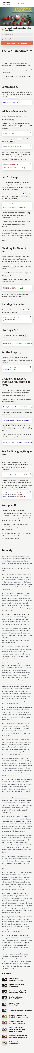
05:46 (3, 935)
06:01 (3, 954)
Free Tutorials (22, 3)
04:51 (3, 872)
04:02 (3, 816)
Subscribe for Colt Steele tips (17, 43)
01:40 (3, 663)
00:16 (3, 575)
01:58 (3, 684)
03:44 (3, 798)
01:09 (3, 628)
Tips (31, 3)
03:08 (3, 758)
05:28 (3, 917)
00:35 (3, 593)
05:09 (3, 893)
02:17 (3, 707)
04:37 (3, 856)
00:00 (3, 556)
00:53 (3, 614)
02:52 (3, 740)
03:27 (3, 779)
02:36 (3, 724)
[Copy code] (30, 101)
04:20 (3, 835)
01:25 (3, 647)
